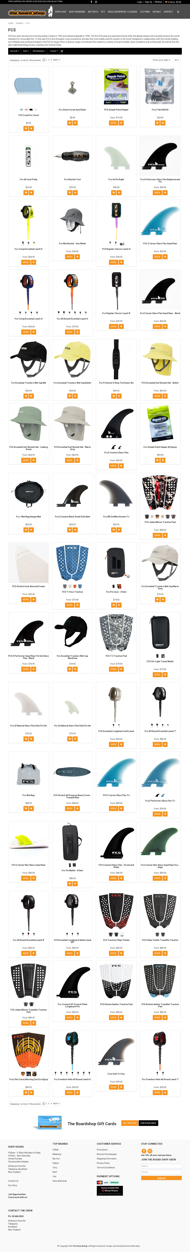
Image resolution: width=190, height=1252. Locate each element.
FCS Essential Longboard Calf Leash (116, 731)
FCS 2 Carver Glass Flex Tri (116, 795)
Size (25, 51)
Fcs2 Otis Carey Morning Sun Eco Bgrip (28, 1079)
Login (139, 2)
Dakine (56, 1163)
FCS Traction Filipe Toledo (116, 940)
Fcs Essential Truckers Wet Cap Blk (28, 383)
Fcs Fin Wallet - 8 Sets (72, 870)
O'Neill (55, 1150)
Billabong (57, 1154)
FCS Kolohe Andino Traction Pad (116, 1004)
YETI (103, 12)
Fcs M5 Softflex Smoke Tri (116, 516)
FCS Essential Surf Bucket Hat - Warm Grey (72, 448)
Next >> (56, 60)
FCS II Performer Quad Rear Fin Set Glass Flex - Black (28, 657)
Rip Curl (56, 1158)
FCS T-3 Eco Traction (72, 592)
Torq (55, 1167)
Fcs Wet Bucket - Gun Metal (72, 243)
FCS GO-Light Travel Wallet (160, 661)
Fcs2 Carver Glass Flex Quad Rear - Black (160, 313)
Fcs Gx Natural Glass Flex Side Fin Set (72, 725)
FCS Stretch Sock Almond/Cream (28, 586)
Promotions (102, 1150)
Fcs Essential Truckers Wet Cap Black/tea (72, 657)
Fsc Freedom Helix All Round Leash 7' (160, 1079)
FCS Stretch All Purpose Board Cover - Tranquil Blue (72, 796)
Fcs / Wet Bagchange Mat (28, 516)
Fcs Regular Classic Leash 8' (116, 313)
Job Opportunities (17, 1194)
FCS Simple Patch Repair (116, 110)
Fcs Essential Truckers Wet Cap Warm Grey (160, 587)
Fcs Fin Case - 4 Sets (116, 592)
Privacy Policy (103, 1163)
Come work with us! (17, 1197)
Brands (19, 23)
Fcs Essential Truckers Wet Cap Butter (72, 383)
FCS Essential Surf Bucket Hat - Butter (160, 383)
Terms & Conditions (106, 1167)
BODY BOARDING (77, 12)
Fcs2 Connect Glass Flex (116, 452)
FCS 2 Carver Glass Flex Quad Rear (160, 243)
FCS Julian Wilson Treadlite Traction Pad (29, 1011)
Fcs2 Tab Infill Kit (160, 110)
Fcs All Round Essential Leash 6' (72, 319)
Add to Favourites (31, 128)
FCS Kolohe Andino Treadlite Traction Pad (160, 1005)
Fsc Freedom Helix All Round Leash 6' (72, 1079)
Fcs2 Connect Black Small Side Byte (72, 516)
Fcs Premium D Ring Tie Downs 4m (116, 383)
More (114, 123)
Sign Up (148, 2)
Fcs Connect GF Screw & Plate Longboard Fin (72, 1005)
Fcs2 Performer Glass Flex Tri (160, 801)
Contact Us (13, 1181)
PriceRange (38, 51)
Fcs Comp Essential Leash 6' (29, 319)
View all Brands (60, 1181)
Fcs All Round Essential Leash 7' (160, 731)
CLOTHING (145, 12)
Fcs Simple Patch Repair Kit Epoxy (160, 447)
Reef (55, 1172)
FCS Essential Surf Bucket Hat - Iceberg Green (28, 448)
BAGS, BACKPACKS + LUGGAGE (122, 12)
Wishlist (158, 2)
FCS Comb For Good (29, 115)
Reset (61, 51)
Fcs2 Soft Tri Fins (116, 1074)
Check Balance (148, 1123)
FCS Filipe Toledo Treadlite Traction (160, 940)
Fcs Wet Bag (29, 795)
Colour (14, 51)
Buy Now (25, 128)
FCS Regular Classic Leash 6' (116, 249)
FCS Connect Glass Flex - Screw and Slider (116, 866)
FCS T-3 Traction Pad (116, 656)
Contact (168, 12)
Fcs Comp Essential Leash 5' (29, 249)
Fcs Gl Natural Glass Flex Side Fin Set (28, 725)
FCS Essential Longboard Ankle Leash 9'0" (72, 941)
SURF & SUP (60, 12)
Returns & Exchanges (107, 1154)
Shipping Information (107, 1158)
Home (10, 23)
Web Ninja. (135, 1246)
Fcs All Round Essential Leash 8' (28, 940)
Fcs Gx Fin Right (116, 179)
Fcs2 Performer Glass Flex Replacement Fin (160, 180)
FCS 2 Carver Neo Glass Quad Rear (29, 865)
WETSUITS (93, 12)
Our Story (12, 1185)
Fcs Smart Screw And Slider (72, 110)
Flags (53, 51)
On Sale (157, 12)
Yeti (54, 1176)
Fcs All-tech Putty (28, 179)
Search (177, 11)
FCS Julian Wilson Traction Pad (160, 522)
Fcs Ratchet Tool (72, 179)
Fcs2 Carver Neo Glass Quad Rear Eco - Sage (160, 866)
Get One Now (129, 1123)
